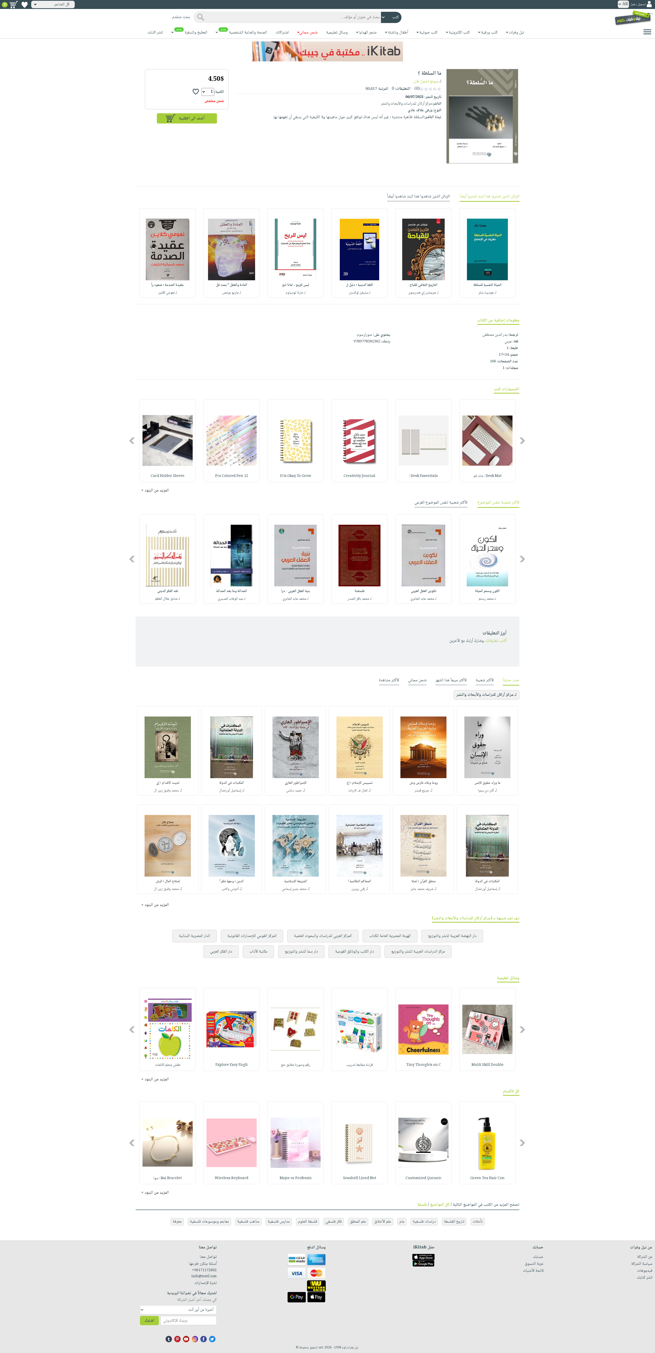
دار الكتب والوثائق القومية (354, 951)
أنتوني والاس (230, 889)
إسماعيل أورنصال (230, 791)
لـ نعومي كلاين (167, 293)
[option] (487, 253)
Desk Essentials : (423, 476)
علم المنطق (358, 1221)
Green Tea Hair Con (487, 1178)
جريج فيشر (421, 791)
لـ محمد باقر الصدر (360, 599)
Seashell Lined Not (359, 1178)
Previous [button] (522, 441)
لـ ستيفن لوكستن (359, 293)
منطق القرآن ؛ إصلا (423, 881)
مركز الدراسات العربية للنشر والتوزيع (418, 951)
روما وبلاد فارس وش (423, 783)
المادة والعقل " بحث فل (231, 285)
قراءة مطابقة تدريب (359, 1065)
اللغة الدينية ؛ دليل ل (359, 285)
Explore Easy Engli (231, 1065)
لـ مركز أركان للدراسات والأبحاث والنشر (486, 694)
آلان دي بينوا (486, 791)
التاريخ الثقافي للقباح (423, 285)
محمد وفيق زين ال (166, 791)
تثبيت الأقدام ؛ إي (167, 783)
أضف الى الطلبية (191, 118)
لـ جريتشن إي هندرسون (423, 293)
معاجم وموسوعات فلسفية (209, 1221)
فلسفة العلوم (307, 1221)
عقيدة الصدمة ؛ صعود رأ (167, 285)
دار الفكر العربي (221, 951)
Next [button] (132, 441)
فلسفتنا (360, 591)
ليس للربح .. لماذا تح (295, 285)
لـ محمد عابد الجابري (423, 599)
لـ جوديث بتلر (487, 293)
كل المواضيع (440, 1204)
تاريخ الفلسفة (454, 1221)
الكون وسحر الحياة (487, 591)
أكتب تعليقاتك (496, 641)
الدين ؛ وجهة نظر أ (232, 881)
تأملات (478, 1221)
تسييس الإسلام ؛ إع (360, 783)
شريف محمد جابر (422, 889)
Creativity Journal (359, 476)
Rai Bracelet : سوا (168, 1178)
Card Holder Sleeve (167, 476)
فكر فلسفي (333, 1221)
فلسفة (422, 1204)
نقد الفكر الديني (167, 591)
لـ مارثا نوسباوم (295, 293)
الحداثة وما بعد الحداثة (231, 591)
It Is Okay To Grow (295, 476)
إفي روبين (358, 889)
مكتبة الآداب (258, 951)
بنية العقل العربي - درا (295, 591)
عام (402, 1221)
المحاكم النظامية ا (359, 881)
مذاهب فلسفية (248, 1221)
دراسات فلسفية (424, 1221)
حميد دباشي (294, 791)
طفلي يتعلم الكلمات (167, 1065)
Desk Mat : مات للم (487, 476)
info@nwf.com (204, 1276)
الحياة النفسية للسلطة (487, 285)
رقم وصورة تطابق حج (295, 1065)
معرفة (177, 1221)
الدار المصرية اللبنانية (194, 936)
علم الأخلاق (382, 1221)
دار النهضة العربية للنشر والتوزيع (452, 936)
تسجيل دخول (638, 4)
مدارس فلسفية (279, 1221)
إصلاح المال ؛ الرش (168, 881)
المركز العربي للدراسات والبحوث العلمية (323, 936)
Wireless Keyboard (231, 1178)
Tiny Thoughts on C (423, 1065)
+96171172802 (204, 1270)
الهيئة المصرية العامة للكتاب (390, 936)
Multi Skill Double (488, 1065)
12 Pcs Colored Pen (231, 476)
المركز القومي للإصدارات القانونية (252, 936)
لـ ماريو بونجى (231, 293)
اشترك (149, 1320)
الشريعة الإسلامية (295, 881)
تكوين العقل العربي (423, 591)
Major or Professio (296, 1178)
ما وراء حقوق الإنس (487, 783)
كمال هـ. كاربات (358, 791)
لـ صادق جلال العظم (167, 599)
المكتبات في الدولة (231, 783)
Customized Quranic (424, 1178)
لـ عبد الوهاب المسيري (231, 599)
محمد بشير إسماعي (294, 889)
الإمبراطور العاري (296, 783)
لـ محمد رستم (487, 599)
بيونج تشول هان (425, 81)
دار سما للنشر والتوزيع (301, 951)
